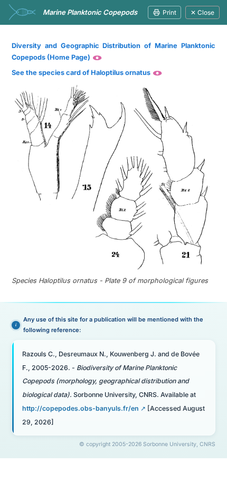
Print (169, 12)
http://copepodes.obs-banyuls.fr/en (80, 408)
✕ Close (202, 12)
